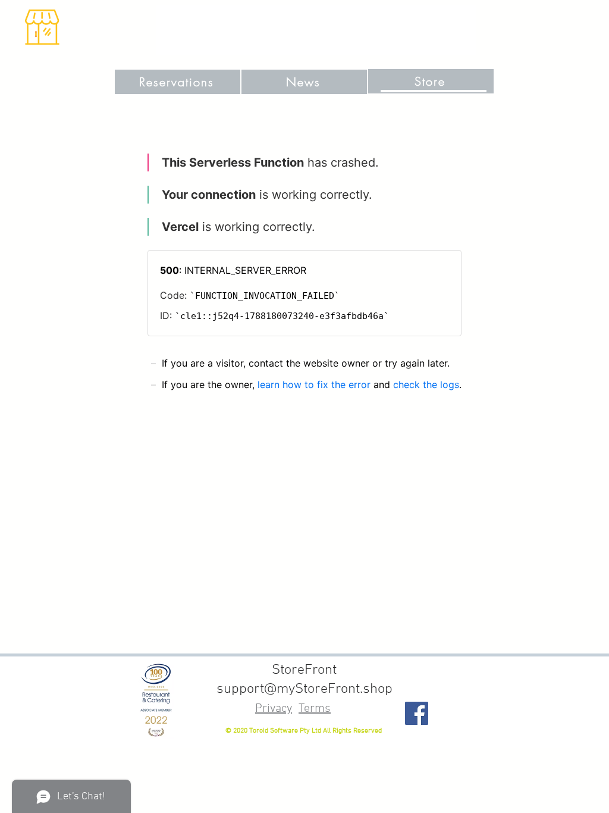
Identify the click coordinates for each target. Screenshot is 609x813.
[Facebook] (416, 713)
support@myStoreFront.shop (304, 689)
